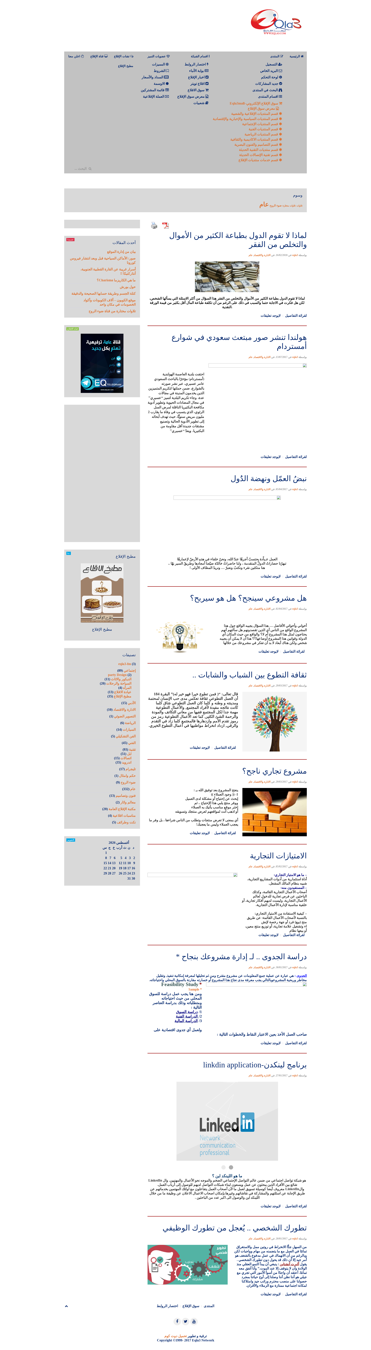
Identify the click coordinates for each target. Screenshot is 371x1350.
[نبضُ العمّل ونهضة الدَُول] (227, 466)
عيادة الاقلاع (122, 692)
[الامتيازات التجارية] (227, 843)
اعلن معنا (74, 56)
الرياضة (130, 723)
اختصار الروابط (196, 64)
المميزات (159, 64)
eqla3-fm (124, 664)
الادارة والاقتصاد (262, 255)
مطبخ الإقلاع (125, 66)
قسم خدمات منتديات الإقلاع (259, 160)
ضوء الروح (276, 205)
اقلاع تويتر (197, 83)
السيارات (129, 729)
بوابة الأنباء (197, 71)
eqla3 (295, 255)
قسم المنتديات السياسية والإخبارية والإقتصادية (246, 119)
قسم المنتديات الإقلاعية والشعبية (255, 113)
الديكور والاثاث (121, 679)
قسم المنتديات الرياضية (262, 134)
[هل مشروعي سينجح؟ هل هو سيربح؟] (227, 586)
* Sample (195, 989)
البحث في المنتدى (265, 90)
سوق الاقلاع (196, 90)
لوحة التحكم (270, 77)
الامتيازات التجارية (278, 856)
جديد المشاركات (267, 83)
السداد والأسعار (153, 77)
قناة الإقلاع (97, 56)
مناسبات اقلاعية (124, 815)
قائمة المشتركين (153, 90)
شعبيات (199, 103)
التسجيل (272, 64)
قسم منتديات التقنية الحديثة (259, 150)
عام (264, 204)
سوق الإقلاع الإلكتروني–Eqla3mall (254, 103)
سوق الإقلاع (190, 1306)
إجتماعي (130, 670)
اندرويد (126, 762)
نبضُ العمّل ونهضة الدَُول (269, 478)
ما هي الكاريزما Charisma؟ (116, 280)
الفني (132, 743)
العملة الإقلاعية (154, 96)
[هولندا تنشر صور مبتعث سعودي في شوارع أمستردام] (227, 325)
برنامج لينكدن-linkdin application (255, 1065)
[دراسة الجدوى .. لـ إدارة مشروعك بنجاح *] (227, 944)
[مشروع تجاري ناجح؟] (227, 759)
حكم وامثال (127, 775)
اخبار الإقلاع (196, 77)
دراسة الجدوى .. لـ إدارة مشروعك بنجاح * (241, 956)
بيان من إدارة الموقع (121, 251)
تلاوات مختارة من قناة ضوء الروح (112, 311)
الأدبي (132, 703)
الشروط (160, 71)
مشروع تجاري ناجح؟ (274, 771)
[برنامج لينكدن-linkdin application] (227, 1053)
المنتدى (209, 1306)
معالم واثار (128, 802)
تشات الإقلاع (122, 56)
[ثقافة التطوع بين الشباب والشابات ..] (227, 663)
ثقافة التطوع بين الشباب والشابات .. (249, 675)
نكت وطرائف (126, 822)
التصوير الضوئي (125, 716)
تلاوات (299, 206)
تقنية (132, 749)
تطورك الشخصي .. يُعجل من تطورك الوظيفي (235, 1228)
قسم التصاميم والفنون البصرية (256, 144)
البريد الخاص (269, 71)
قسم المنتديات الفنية (264, 129)
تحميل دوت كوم (175, 1336)
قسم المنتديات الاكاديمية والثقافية (254, 139)
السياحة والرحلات (118, 683)
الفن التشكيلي (126, 736)
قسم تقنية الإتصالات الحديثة (259, 155)
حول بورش (128, 287)
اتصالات (125, 758)
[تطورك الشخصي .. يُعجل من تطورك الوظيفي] (227, 1216)
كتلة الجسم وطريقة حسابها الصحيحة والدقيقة (103, 293)
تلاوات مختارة (289, 206)
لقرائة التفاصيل (296, 315)
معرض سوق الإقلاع (262, 108)
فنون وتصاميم (126, 795)
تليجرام (131, 769)
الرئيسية (295, 56)
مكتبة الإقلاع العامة (122, 809)
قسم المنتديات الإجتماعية (260, 124)
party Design (117, 675)
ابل (129, 754)
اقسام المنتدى (268, 96)
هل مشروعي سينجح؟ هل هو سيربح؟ (248, 598)
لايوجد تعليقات (271, 315)
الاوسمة (160, 83)
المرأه (127, 687)
